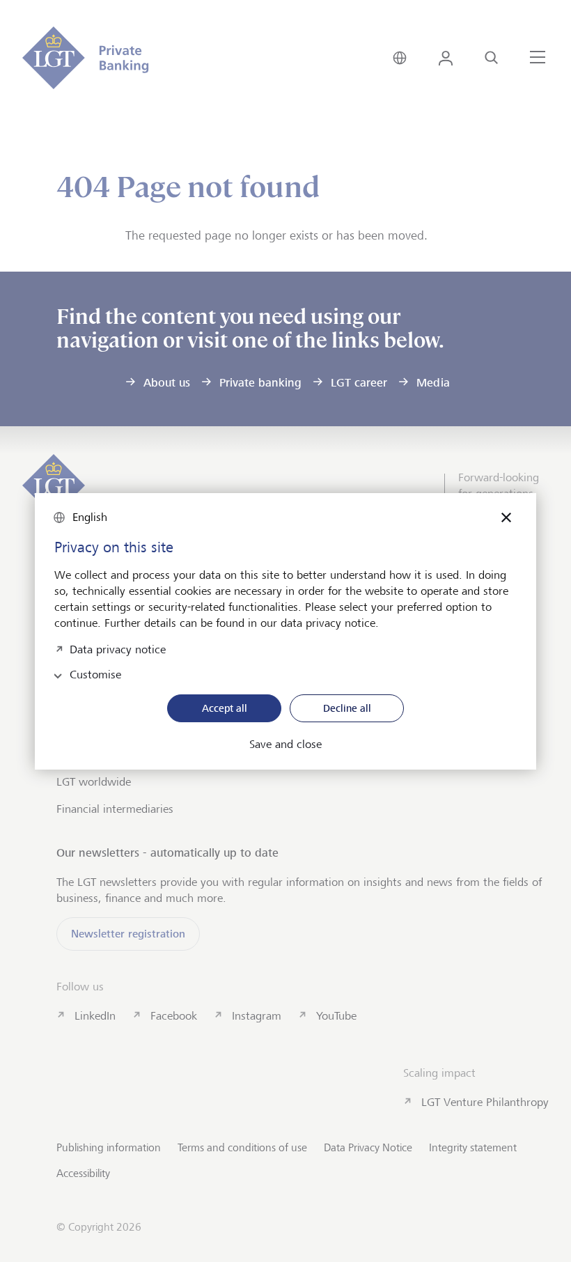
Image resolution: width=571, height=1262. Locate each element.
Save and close (285, 744)
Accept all (224, 708)
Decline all (347, 708)
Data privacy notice (118, 648)
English (89, 517)
